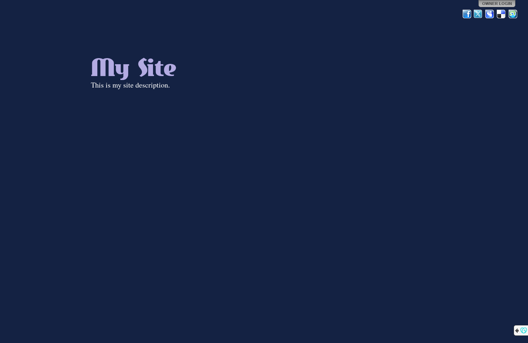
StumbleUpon (513, 14)
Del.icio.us (501, 14)
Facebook (467, 14)
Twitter (478, 14)
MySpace (490, 14)
